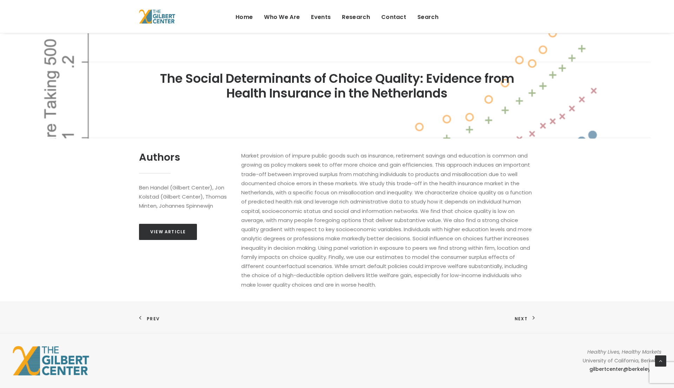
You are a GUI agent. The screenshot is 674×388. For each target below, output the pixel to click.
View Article (168, 232)
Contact (393, 17)
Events (321, 17)
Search (427, 17)
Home (244, 17)
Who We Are (282, 17)
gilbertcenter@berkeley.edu (625, 369)
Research (356, 17)
